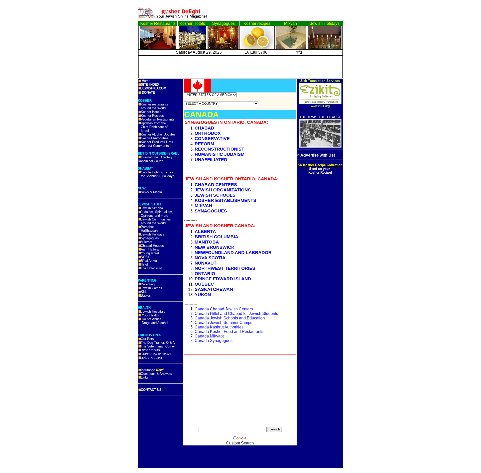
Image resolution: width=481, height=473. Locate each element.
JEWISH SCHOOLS (215, 195)
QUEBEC (204, 284)
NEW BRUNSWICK (214, 247)
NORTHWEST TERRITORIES (225, 268)
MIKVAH (203, 205)
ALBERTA (205, 231)
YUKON (203, 294)
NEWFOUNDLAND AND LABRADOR (233, 252)
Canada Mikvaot (209, 336)
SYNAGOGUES (211, 210)
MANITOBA (207, 242)
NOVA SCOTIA (210, 257)
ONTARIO (205, 273)
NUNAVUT (205, 263)
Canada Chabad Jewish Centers (224, 309)
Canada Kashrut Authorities (219, 327)
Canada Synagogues (213, 340)
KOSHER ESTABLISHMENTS (225, 200)
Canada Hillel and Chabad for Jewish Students (236, 313)
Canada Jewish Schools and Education (230, 318)
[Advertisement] (23, 78)
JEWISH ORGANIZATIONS (223, 189)
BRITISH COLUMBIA (216, 236)
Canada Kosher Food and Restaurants (229, 331)
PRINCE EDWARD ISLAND (223, 278)
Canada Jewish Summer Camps (223, 322)
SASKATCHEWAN (214, 289)
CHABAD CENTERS (216, 184)
